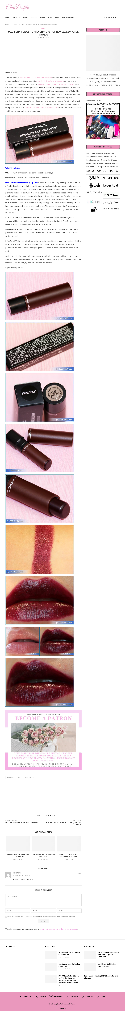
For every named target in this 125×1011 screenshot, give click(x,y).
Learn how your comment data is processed (58, 929)
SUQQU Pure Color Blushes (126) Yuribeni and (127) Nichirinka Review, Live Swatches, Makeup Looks (68, 979)
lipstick (19, 777)
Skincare (42, 17)
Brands (56, 17)
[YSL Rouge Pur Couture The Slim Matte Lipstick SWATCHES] (90, 955)
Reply (80, 873)
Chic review (10, 777)
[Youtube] (113, 18)
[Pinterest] (111, 18)
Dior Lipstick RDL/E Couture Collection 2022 (69, 953)
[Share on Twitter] (50, 815)
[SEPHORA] (110, 170)
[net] (111, 208)
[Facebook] (104, 18)
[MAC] (111, 194)
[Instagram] (109, 18)
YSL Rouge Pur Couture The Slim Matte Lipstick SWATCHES (108, 954)
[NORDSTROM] (93, 170)
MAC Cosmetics (29, 777)
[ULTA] (94, 177)
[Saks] (111, 201)
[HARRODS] (94, 184)
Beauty (15, 24)
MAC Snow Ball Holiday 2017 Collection (107, 965)
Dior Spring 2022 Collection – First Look (69, 965)
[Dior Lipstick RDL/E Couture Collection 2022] (18, 843)
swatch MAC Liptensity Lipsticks (50, 81)
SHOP (50, 17)
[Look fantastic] (94, 201)
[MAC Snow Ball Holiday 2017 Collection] (90, 967)
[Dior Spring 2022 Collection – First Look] (43, 843)
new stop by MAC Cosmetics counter (36, 78)
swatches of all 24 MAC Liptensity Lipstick (55, 84)
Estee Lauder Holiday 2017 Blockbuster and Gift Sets (101, 977)
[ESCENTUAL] (111, 184)
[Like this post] (46, 815)
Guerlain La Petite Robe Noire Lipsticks (41, 107)
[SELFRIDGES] (111, 177)
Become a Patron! (94, 101)
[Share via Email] (54, 815)
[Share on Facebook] (48, 815)
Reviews (25, 17)
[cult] (94, 208)
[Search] (119, 18)
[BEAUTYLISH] (94, 192)
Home (7, 17)
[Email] (115, 18)
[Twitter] (106, 18)
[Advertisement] (43, 54)
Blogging (34, 17)
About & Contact (67, 17)
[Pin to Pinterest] (52, 815)
